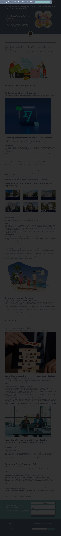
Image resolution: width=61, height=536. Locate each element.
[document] (30, 268)
